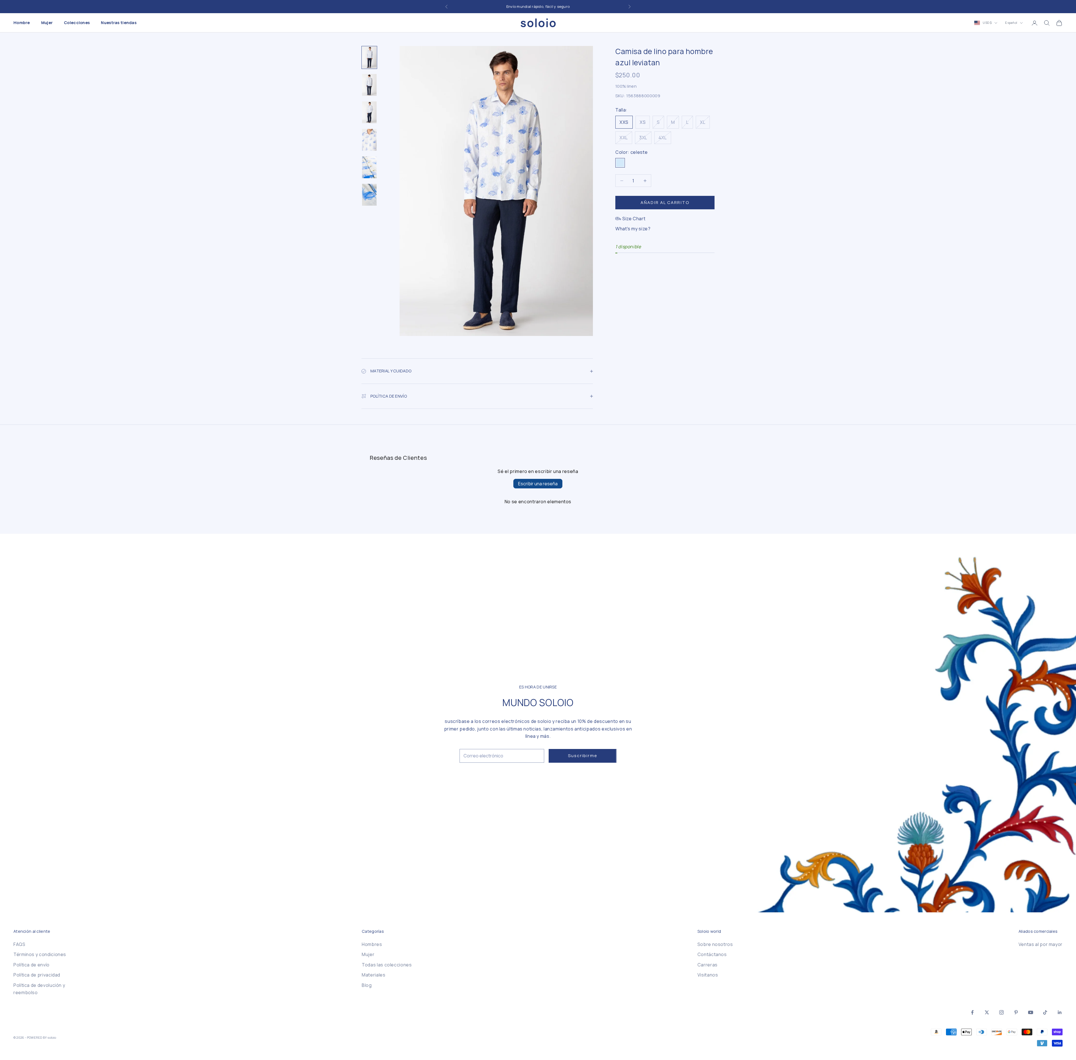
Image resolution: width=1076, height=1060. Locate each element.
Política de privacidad (36, 975)
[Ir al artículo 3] (369, 112)
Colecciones (77, 22)
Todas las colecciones (387, 965)
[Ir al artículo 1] (369, 57)
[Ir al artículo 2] (369, 84)
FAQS (19, 944)
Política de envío (31, 965)
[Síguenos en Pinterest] (1016, 1012)
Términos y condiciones (39, 954)
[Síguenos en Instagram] (1001, 1012)
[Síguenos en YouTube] (1030, 1012)
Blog (367, 985)
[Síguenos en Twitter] (987, 1012)
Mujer (47, 22)
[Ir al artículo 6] (369, 194)
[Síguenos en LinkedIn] (1060, 1012)
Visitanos (707, 975)
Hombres (372, 944)
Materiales (373, 975)
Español (1011, 23)
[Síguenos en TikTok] (1045, 1012)
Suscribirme (582, 756)
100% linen (626, 86)
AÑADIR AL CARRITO (665, 202)
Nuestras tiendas (118, 22)
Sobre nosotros (715, 944)
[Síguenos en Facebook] (972, 1012)
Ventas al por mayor (1041, 944)
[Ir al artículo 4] (369, 139)
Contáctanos (712, 954)
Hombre (21, 22)
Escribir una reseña (538, 484)
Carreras (707, 965)
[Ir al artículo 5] (369, 167)
